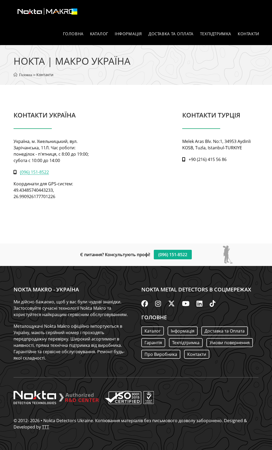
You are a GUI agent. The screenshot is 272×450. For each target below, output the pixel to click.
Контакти (196, 354)
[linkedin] (199, 303)
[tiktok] (212, 303)
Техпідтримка (185, 343)
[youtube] (185, 303)
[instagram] (158, 303)
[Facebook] (144, 303)
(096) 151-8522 (34, 172)
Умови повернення (230, 343)
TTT (45, 427)
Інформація (182, 331)
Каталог (152, 331)
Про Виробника (160, 354)
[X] (171, 303)
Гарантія (153, 343)
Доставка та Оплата (225, 331)
